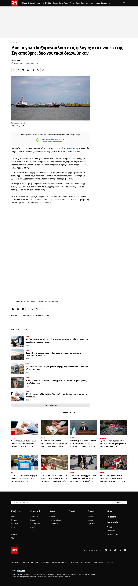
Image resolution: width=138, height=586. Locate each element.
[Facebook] (106, 550)
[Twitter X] (110, 550)
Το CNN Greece (112, 534)
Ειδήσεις (24, 3)
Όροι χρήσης (15, 562)
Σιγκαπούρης (73, 148)
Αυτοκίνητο (90, 3)
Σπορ (78, 3)
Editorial (90, 516)
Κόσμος (55, 3)
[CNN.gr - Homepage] (14, 3)
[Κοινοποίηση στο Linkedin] (33, 70)
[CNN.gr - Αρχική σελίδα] (14, 550)
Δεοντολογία (28, 562)
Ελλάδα (48, 3)
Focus (66, 3)
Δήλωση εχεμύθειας (59, 562)
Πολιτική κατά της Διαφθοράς (80, 562)
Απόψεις (91, 520)
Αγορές (33, 527)
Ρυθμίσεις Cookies (42, 562)
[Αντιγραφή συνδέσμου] (38, 70)
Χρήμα (32, 520)
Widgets (110, 527)
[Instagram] (120, 550)
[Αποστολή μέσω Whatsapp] (28, 70)
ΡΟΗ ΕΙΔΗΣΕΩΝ (19, 329)
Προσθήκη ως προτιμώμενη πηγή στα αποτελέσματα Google (52, 140)
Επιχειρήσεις (35, 524)
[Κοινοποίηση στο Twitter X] (18, 70)
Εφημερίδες (105, 3)
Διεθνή (32, 531)
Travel (72, 3)
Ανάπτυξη (34, 516)
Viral (12, 538)
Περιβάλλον (15, 535)
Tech (82, 3)
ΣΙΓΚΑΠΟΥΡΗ (27, 315)
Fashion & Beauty (55, 520)
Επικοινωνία (98, 562)
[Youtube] (125, 550)
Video (98, 3)
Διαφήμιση (109, 562)
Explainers (91, 524)
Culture (52, 516)
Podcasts (111, 516)
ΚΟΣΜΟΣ (15, 42)
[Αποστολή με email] (42, 70)
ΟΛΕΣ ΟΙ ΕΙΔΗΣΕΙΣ (51, 405)
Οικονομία (40, 3)
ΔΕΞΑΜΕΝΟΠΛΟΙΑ (42, 315)
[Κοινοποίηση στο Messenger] (23, 70)
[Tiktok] (115, 550)
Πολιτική (31, 3)
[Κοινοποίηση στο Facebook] (13, 70)
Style (61, 3)
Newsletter (111, 531)
